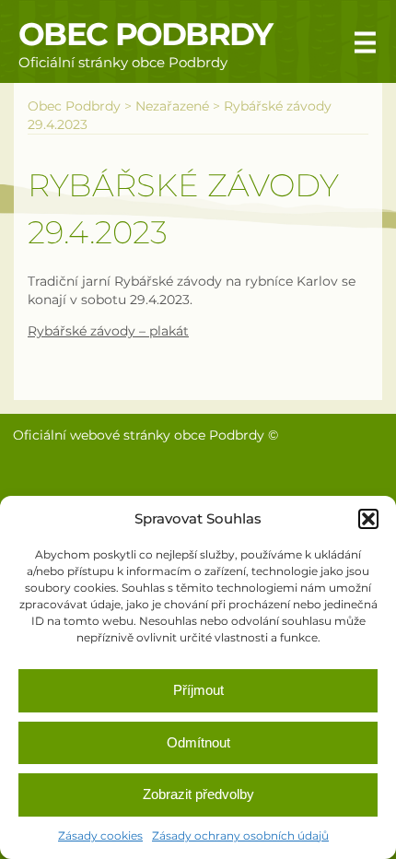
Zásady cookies (100, 835)
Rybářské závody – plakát (108, 331)
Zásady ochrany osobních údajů (240, 835)
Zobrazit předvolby (198, 794)
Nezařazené (172, 106)
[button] (368, 519)
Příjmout (198, 690)
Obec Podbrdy (145, 34)
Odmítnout (198, 742)
